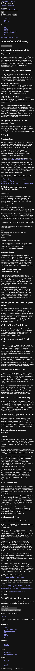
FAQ (5, 34)
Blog (5, 28)
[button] (9, 10)
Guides (6, 29)
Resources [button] (4, 8)
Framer (6, 665)
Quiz (7, 5)
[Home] (7, 15)
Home (6, 644)
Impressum (7, 652)
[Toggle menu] (2, 12)
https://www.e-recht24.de (17, 591)
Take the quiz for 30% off (9, 1)
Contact (11, 5)
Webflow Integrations (10, 31)
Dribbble (6, 661)
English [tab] (9, 46)
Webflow (7, 664)
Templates (3, 5)
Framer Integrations (9, 32)
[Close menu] (15, 15)
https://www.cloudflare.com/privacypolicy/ (19, 159)
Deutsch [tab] (3, 46)
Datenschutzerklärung (10, 654)
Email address (5, 606)
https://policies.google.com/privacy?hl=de (12, 577)
